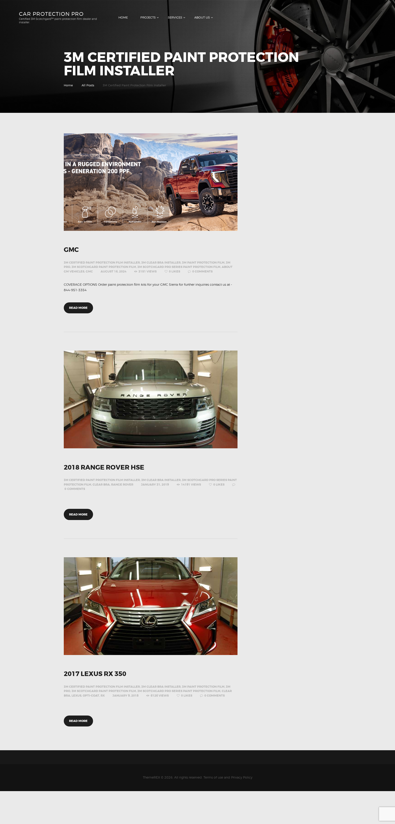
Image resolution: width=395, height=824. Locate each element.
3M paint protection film (203, 262)
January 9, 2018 (125, 695)
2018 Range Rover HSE (104, 468)
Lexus (76, 695)
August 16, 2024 (113, 271)
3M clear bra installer (161, 262)
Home (68, 85)
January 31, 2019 (155, 484)
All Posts (88, 85)
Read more (78, 308)
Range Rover (122, 484)
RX (103, 695)
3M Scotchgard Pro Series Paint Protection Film (178, 267)
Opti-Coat (91, 695)
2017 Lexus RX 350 (95, 674)
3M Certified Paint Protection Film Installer (102, 262)
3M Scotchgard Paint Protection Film (104, 267)
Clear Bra (101, 484)
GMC (71, 250)
